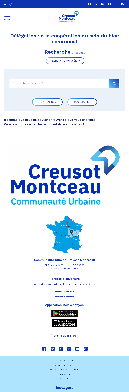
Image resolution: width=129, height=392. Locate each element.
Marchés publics (64, 296)
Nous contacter (63, 336)
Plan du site (64, 374)
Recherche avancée (64, 60)
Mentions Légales (64, 365)
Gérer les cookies (64, 360)
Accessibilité (64, 379)
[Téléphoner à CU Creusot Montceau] (5, 4)
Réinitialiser (47, 101)
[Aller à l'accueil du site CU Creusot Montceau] (68, 16)
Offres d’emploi (64, 291)
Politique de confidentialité (64, 370)
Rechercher (82, 101)
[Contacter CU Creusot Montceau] (11, 4)
